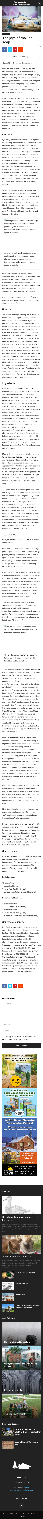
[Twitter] (10, 49)
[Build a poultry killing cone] (8, 1275)
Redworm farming (22, 1283)
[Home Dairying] (8, 1297)
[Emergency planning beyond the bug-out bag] (21, 1358)
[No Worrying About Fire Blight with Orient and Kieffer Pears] (8, 1432)
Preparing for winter (13, 1390)
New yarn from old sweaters (17, 1342)
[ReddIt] (20, 49)
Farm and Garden (10, 1424)
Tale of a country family (15, 1414)
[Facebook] (4, 49)
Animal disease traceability (16, 1256)
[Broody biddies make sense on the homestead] (21, 1205)
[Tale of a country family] (21, 1406)
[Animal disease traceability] (21, 1244)
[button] (4, 3)
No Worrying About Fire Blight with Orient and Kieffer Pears (28, 1432)
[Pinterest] (15, 49)
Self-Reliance (8, 1318)
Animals (6, 1191)
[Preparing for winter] (21, 1382)
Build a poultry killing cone (25, 1272)
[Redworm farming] (8, 1286)
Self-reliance (6, 34)
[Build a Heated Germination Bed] (8, 1445)
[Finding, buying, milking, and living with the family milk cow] (8, 1308)
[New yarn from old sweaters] (21, 1334)
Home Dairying (21, 1294)
